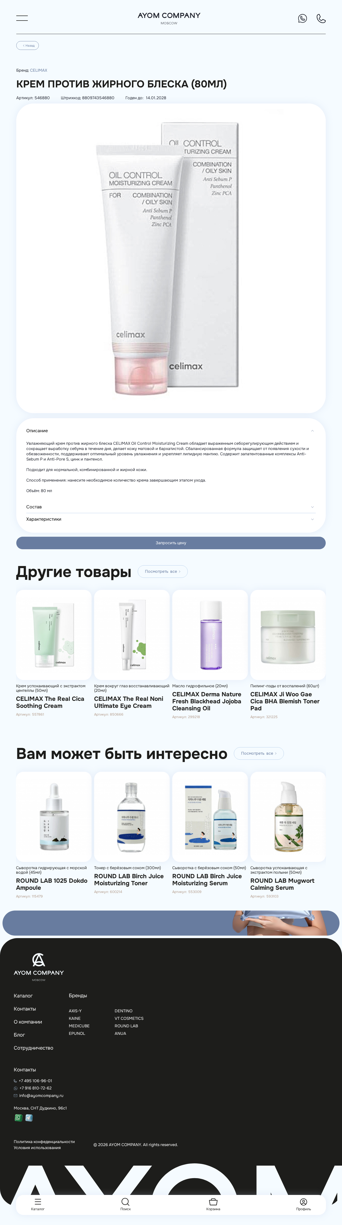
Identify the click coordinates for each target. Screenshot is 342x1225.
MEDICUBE (79, 1026)
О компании (28, 1022)
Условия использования (37, 1147)
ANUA (120, 1033)
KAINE (75, 1018)
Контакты (25, 1009)
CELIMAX (38, 70)
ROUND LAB (126, 1026)
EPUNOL (77, 1033)
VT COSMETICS (129, 1018)
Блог (19, 1035)
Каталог (23, 996)
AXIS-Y (75, 1011)
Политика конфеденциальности (44, 1141)
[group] (54, 660)
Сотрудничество (33, 1048)
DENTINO (123, 1011)
